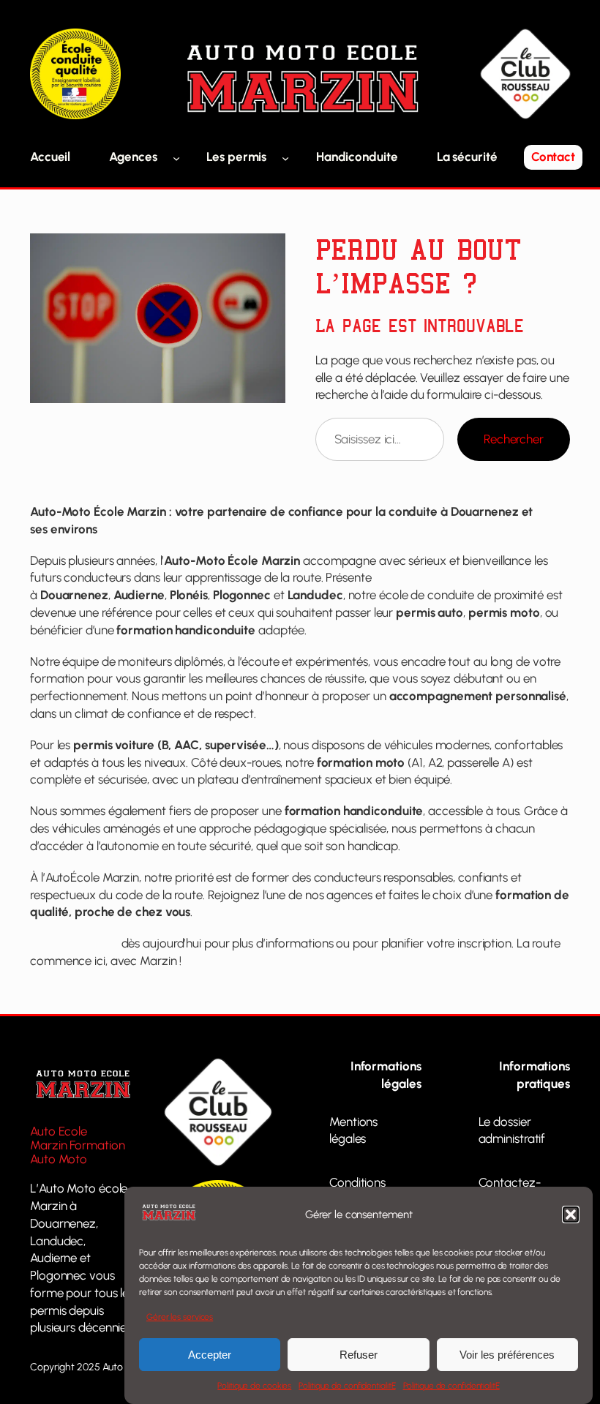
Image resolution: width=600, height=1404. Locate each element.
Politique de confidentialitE (347, 1386)
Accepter (209, 1354)
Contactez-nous (74, 943)
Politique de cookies (254, 1386)
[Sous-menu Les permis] (285, 157)
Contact (553, 156)
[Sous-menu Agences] (176, 157)
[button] (570, 1214)
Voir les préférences (507, 1354)
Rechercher (514, 439)
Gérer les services (179, 1317)
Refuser (359, 1354)
